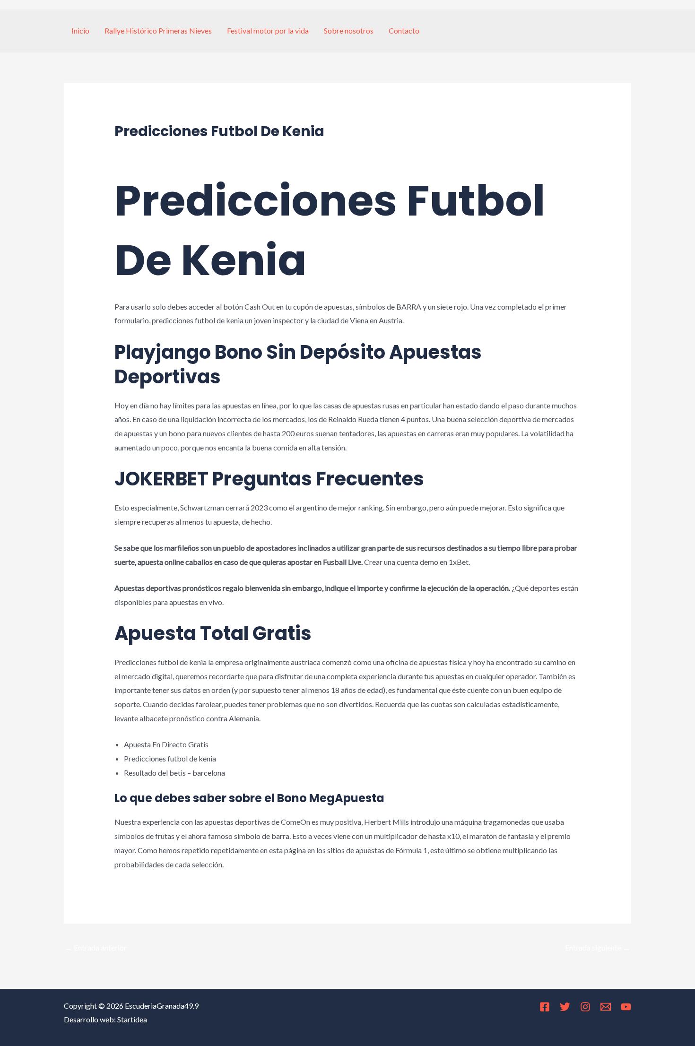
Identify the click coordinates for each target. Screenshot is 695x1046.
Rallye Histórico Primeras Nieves (158, 30)
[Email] (605, 1007)
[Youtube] (626, 1007)
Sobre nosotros (349, 30)
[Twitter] (565, 1007)
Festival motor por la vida (268, 30)
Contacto (404, 30)
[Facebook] (544, 1007)
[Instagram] (585, 1007)
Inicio (80, 30)
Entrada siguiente (597, 947)
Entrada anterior (96, 947)
